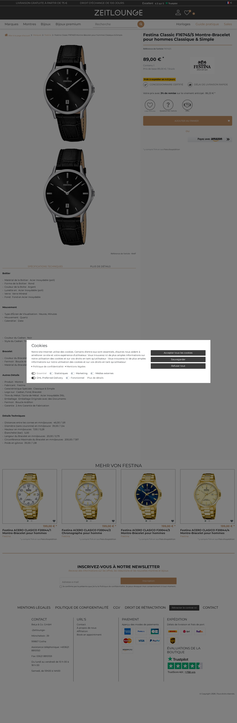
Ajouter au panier (187, 120)
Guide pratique (207, 24)
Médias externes (104, 373)
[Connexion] (178, 12)
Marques (11, 24)
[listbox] (30, 496)
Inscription (149, 580)
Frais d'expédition (171, 149)
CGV (116, 607)
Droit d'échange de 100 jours (101, 3)
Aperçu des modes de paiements (140, 624)
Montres (29, 24)
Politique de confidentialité (82, 607)
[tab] (45, 265)
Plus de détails (100, 266)
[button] (210, 140)
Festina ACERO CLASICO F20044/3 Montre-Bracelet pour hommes (145, 532)
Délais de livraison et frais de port (185, 624)
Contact (210, 607)
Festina (47, 35)
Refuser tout (178, 365)
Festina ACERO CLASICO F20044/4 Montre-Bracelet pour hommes (204, 532)
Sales (228, 24)
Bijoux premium (68, 24)
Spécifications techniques (45, 266)
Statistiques (61, 373)
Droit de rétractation (145, 607)
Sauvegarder (178, 359)
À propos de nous (86, 627)
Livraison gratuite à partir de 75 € (41, 3)
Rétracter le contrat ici (184, 607)
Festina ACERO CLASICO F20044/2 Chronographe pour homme (86, 532)
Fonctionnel (77, 377)
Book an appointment (89, 634)
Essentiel (42, 373)
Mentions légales (33, 607)
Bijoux (45, 24)
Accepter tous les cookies (178, 352)
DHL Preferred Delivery (50, 377)
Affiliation (82, 631)
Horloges (183, 24)
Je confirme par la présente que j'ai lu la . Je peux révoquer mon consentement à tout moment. (119, 586)
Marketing (82, 373)
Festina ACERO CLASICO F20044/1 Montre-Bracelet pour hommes (26, 532)
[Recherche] (140, 24)
